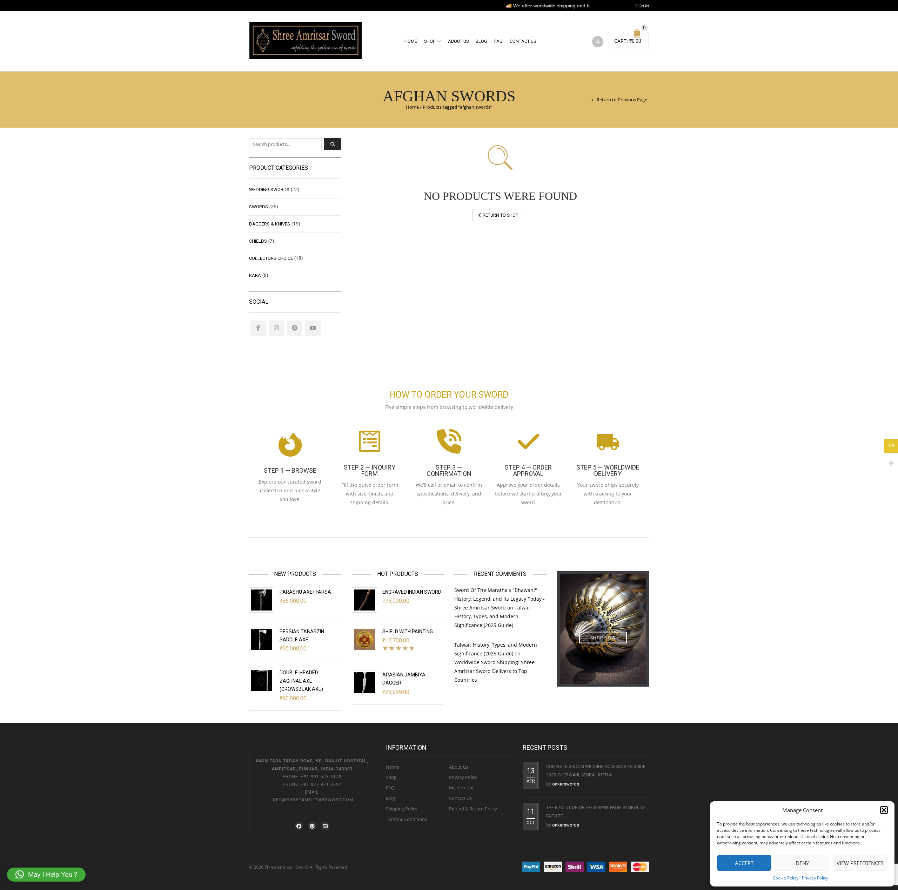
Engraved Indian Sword (411, 592)
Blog (481, 41)
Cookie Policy (785, 878)
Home (410, 41)
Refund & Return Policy (473, 808)
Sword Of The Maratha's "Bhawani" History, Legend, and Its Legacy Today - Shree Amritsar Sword (499, 599)
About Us (458, 41)
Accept (744, 863)
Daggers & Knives (269, 224)
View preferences (860, 863)
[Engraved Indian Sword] (364, 600)
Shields (258, 241)
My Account (461, 787)
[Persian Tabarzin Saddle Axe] (261, 639)
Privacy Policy (815, 878)
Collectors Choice (271, 258)
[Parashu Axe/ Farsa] (261, 600)
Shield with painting (407, 631)
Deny (802, 863)
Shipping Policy (401, 808)
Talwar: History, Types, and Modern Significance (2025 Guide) (493, 616)
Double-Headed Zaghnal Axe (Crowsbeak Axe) (301, 681)
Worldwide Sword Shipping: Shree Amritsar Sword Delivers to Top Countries (494, 671)
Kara (255, 275)
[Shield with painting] (364, 639)
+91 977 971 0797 (321, 784)
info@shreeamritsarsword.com (312, 799)
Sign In (642, 5)
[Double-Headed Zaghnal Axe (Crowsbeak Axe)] (261, 680)
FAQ (498, 41)
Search (332, 144)
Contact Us (523, 41)
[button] (883, 810)
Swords (258, 206)
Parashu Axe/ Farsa (305, 592)
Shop (429, 41)
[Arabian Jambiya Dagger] (364, 682)
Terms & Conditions (406, 819)
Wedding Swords (269, 189)
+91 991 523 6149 (321, 776)
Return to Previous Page (622, 99)
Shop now (603, 637)
